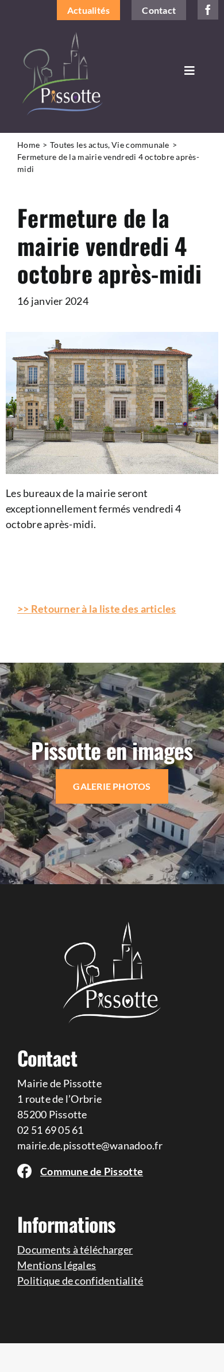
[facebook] (208, 10)
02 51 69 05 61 (50, 1129)
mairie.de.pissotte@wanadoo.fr (90, 1145)
